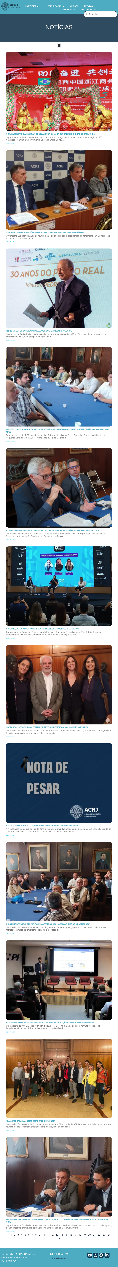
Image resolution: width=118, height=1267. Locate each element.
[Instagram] (95, 1255)
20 (89, 1234)
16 (71, 1234)
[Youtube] (89, 1255)
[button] (59, 45)
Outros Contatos (59, 1258)
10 (43, 1234)
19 (84, 1234)
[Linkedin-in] (107, 1255)
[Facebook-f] (101, 1255)
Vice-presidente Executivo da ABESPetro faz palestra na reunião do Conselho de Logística (52, 530)
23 (104, 1234)
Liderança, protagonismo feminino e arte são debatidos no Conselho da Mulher (47, 727)
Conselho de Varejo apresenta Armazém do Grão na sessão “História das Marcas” (48, 924)
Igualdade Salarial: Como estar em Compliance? (30, 1121)
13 (57, 1234)
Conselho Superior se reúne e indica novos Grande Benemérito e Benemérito (44, 232)
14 (61, 1234)
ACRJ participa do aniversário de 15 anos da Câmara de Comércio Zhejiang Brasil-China (50, 134)
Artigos (74, 6)
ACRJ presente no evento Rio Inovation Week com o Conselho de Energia (43, 629)
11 (48, 1234)
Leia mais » (11, 143)
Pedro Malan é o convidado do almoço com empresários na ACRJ (39, 331)
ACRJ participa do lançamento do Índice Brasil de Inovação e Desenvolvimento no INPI (50, 1022)
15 (66, 1234)
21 (94, 1234)
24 (109, 1234)
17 (75, 1234)
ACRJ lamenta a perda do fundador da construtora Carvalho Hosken (42, 825)
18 (80, 1234)
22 (99, 1234)
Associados (87, 10)
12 (52, 1234)
